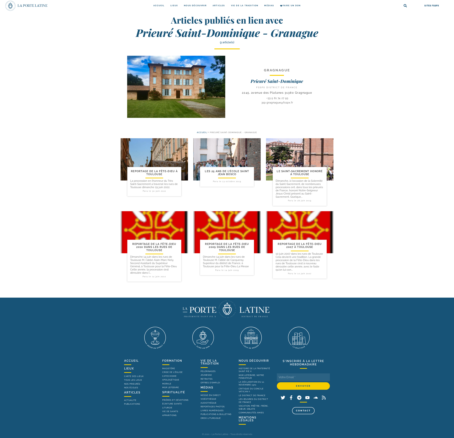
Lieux (174, 5)
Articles (219, 5)
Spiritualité (173, 392)
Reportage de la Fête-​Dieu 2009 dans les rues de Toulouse (227, 247)
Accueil (158, 5)
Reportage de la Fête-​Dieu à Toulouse (154, 173)
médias (207, 387)
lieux (129, 368)
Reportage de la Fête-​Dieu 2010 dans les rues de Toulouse (154, 247)
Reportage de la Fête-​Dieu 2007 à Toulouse (300, 245)
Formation (172, 360)
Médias (269, 5)
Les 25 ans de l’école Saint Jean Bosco (227, 173)
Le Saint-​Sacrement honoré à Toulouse (300, 173)
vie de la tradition (210, 362)
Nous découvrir (195, 5)
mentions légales (247, 419)
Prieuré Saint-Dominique (277, 81)
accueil (202, 132)
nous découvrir (254, 360)
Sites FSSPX (431, 5)
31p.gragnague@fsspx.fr (277, 102)
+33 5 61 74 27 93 (277, 98)
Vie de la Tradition (244, 5)
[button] (405, 6)
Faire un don (292, 5)
